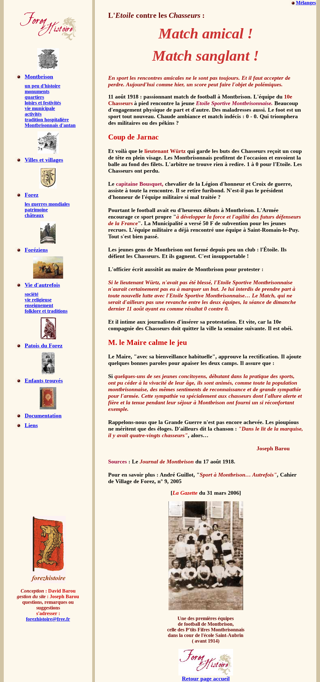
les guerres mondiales (47, 204)
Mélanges (306, 2)
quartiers (34, 97)
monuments (37, 91)
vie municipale (40, 108)
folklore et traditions (46, 311)
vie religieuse (38, 299)
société (31, 294)
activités (33, 114)
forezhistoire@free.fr (48, 619)
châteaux (34, 215)
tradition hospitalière (47, 119)
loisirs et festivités (43, 102)
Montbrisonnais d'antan (50, 125)
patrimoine (36, 209)
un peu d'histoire (42, 85)
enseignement (39, 305)
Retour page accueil (206, 678)
